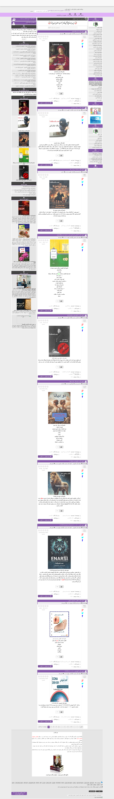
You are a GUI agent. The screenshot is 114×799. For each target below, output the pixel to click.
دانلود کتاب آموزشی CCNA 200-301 (74, 671)
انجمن (100, 136)
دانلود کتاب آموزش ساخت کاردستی (28, 61)
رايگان (94, 784)
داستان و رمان (78, 33)
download (58, 782)
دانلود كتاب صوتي (98, 70)
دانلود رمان (99, 100)
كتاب (88, 784)
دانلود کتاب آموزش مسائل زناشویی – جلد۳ (26, 58)
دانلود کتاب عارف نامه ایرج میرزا (28, 188)
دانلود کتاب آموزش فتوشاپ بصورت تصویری (26, 49)
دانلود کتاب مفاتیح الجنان (30, 75)
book (63, 782)
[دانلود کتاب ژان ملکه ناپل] (82, 41)
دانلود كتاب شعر (98, 52)
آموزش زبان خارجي (98, 47)
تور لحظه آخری (99, 97)
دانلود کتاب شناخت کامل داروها (29, 73)
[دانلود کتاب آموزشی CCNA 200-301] (82, 681)
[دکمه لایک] (61, 93)
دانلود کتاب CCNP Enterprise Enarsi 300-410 (72, 525)
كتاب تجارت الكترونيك (97, 43)
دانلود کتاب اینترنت (77, 110)
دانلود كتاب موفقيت (97, 41)
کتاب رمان (100, 92)
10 (65, 727)
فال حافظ (100, 134)
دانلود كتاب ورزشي (98, 56)
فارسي (43, 782)
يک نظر (62, 384)
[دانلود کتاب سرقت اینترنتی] (82, 117)
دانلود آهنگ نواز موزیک (96, 89)
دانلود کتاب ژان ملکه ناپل (78, 31)
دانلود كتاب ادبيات (98, 54)
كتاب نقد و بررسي (98, 63)
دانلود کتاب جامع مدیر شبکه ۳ (77, 461)
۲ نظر (62, 172)
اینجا (63, 745)
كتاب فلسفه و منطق (98, 73)
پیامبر (59, 273)
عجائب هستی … (94, 157)
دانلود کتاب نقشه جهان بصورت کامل (28, 83)
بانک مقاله (100, 138)
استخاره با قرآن (98, 142)
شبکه (42, 498)
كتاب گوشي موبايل (98, 72)
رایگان (74, 782)
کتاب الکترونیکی (32, 782)
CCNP (63, 579)
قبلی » (80, 727)
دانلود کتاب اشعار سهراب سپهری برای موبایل (26, 46)
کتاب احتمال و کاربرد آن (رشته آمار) (96, 159)
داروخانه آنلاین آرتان (97, 94)
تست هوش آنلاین (98, 143)
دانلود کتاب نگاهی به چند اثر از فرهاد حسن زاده (25, 190)
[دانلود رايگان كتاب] (95, 26)
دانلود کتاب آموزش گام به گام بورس (28, 52)
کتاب (91, 784)
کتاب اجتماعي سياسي (77, 317)
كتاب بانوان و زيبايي (97, 61)
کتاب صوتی (86, 782)
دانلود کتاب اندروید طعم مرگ (29, 186)
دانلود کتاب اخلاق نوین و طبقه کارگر (75, 315)
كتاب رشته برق (98, 75)
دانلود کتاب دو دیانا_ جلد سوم (77, 381)
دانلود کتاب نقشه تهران (30, 86)
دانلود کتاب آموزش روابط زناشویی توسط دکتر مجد (25, 64)
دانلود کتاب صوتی (68, 782)
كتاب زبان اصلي (98, 68)
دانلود (98, 784)
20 (68, 727)
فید (99, 791)
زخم (57, 640)
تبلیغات (75, 15)
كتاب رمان (100, 27)
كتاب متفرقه (99, 49)
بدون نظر (62, 33)
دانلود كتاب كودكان (98, 36)
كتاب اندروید (99, 29)
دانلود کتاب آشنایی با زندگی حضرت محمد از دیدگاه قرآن (70, 235)
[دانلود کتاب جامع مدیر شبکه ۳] (82, 471)
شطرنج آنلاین (99, 140)
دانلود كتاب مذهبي (77, 237)
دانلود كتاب (65, 774)
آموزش (53, 782)
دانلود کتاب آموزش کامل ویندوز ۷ (28, 76)
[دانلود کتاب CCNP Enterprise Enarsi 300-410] (82, 534)
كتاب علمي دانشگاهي (97, 40)
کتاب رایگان (48, 782)
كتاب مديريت (99, 66)
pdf (40, 782)
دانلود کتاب (81, 15)
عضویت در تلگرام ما (61, 15)
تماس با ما (70, 15)
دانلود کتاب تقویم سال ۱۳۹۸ (29, 194)
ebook (37, 782)
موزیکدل (100, 87)
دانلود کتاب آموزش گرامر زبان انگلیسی (27, 70)
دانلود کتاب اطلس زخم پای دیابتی (76, 601)
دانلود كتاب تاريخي (98, 32)
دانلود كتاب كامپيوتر (77, 463)
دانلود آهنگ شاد (98, 96)
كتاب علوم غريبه (98, 38)
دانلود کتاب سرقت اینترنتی (77, 107)
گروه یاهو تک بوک (98, 145)
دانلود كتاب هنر (98, 57)
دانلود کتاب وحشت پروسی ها (77, 169)
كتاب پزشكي (78, 603)
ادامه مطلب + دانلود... (44, 103)
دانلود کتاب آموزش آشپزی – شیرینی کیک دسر (25, 67)
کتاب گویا (92, 782)
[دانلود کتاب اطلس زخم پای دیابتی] (82, 610)
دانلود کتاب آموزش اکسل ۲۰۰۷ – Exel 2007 (25, 80)
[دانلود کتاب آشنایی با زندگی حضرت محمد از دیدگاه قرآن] (82, 244)
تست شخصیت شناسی (97, 147)
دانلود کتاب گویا (80, 782)
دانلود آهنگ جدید (98, 90)
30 (71, 727)
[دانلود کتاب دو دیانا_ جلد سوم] (82, 391)
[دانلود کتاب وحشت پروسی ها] (82, 179)
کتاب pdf (26, 782)
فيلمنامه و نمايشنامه (97, 65)
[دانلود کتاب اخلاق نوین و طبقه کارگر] (82, 325)
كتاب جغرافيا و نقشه (97, 59)
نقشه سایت (92, 791)
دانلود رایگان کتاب (19, 782)
